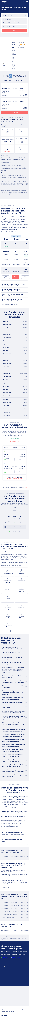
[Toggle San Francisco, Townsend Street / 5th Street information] (26, 841)
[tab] (7, 80)
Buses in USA (14, 936)
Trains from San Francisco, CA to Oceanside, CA (14, 878)
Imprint (3, 1009)
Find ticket (7, 134)
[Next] (25, 76)
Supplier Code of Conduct (7, 1011)
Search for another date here (14, 478)
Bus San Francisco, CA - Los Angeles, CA (11, 856)
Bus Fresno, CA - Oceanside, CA (9, 914)
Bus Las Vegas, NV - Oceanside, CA (9, 911)
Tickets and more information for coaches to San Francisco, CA (14, 883)
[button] (8, 22)
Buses (7, 936)
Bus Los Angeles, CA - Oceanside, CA (10, 930)
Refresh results (13, 441)
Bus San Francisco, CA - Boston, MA (10, 902)
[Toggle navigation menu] (27, 2)
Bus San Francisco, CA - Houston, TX (10, 908)
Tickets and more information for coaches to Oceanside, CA (13, 886)
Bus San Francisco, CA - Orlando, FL (10, 905)
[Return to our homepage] (4, 2)
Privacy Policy (19, 1009)
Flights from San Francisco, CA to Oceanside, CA (14, 880)
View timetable (7, 151)
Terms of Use (10, 1009)
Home (2, 936)
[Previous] (5, 517)
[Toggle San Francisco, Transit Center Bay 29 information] (26, 834)
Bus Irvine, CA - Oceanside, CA (8, 917)
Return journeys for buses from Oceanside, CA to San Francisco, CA (14, 875)
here (26, 487)
